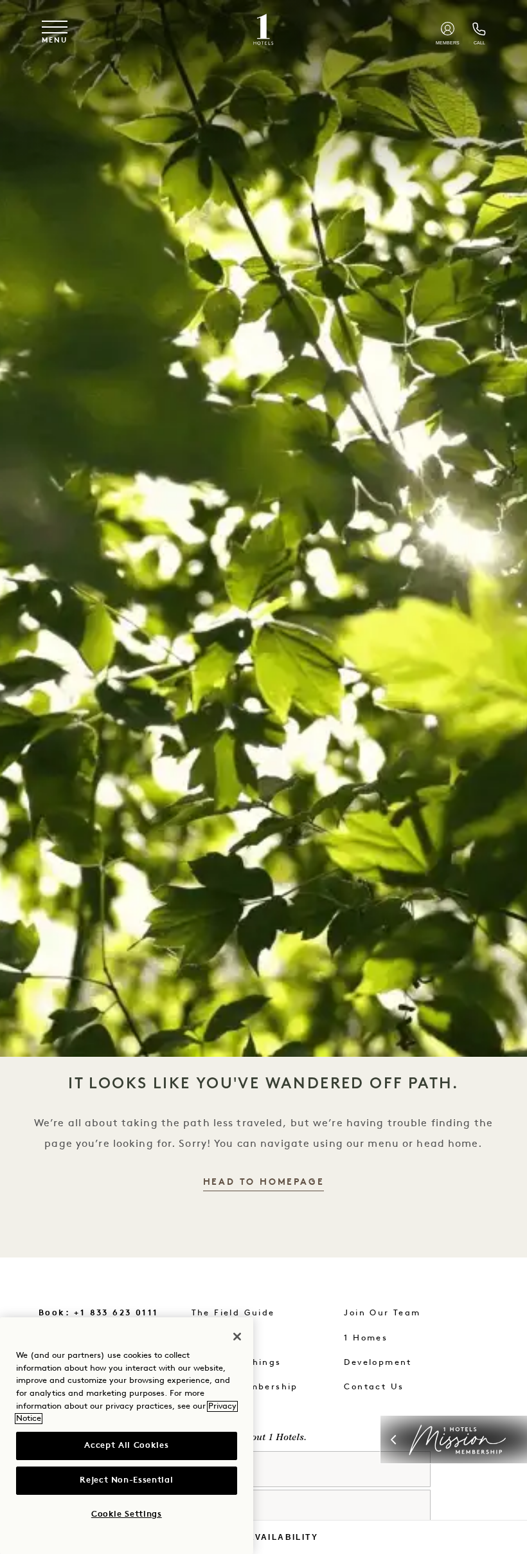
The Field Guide (233, 1313)
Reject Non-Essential (126, 1480)
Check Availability (263, 1537)
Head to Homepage (264, 1182)
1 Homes (366, 1338)
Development (377, 1362)
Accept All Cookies (126, 1445)
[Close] (237, 1336)
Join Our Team (382, 1313)
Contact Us (374, 1387)
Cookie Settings (126, 1514)
